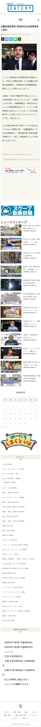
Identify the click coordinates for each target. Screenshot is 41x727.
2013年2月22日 (25, 34)
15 (31, 414)
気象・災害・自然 (9, 521)
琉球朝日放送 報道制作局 (10, 34)
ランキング (34, 715)
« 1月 (2, 427)
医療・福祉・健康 (9, 511)
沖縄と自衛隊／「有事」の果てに (16, 559)
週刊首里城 (6, 573)
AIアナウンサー (9, 597)
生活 (4, 464)
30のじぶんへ (8, 554)
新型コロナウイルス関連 (12, 611)
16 (36, 414)
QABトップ (25, 718)
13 (20, 414)
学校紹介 (7, 482)
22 (31, 418)
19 (15, 418)
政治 (4, 530)
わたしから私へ (8, 474)
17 (5, 418)
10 (5, 414)
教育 (4, 526)
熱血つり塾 (6, 616)
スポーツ (6, 488)
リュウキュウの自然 (10, 587)
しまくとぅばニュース (11, 469)
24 (5, 423)
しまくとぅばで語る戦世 (12, 545)
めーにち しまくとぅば (11, 549)
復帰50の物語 (8, 601)
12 (15, 414)
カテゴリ (14, 718)
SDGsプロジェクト (10, 606)
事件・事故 (6, 493)
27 (20, 423)
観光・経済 (6, 502)
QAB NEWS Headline (23, 724)
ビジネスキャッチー (10, 497)
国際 (4, 535)
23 (36, 418)
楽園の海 (6, 582)
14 (25, 414)
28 (25, 423)
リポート (6, 540)
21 (25, 418)
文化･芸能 (6, 516)
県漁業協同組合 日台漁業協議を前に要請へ (16, 154)
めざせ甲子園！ (8, 478)
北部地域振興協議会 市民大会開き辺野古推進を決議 (21, 159)
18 (10, 418)
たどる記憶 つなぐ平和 (11, 564)
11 (10, 414)
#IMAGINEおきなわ (11, 578)
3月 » (6, 427)
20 (20, 418)
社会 (4, 620)
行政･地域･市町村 (9, 507)
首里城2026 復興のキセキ (13, 568)
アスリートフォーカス (11, 592)
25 (10, 423)
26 (15, 423)
